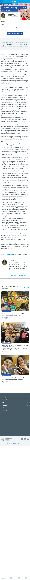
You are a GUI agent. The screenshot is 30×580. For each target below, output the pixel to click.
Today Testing (9, 254)
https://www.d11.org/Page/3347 (18, 275)
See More (26, 287)
